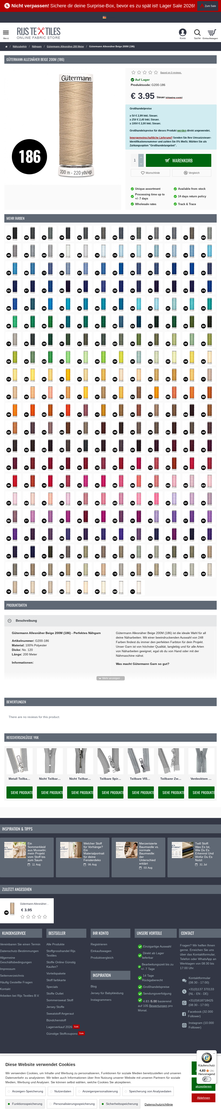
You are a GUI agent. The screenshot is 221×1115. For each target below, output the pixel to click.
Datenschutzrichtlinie (159, 1104)
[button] (150, 173)
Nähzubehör (20, 46)
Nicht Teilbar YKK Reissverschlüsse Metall (80, 778)
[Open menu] (6, 32)
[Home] (6, 47)
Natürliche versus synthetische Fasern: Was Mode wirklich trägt (148, 852)
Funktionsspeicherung (27, 1104)
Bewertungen (158, 1005)
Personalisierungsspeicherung (74, 1104)
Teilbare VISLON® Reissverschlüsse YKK (141, 778)
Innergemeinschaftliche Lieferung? (151, 137)
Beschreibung (26, 620)
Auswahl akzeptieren (204, 1084)
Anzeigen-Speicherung (27, 1091)
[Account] (183, 32)
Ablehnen (203, 1097)
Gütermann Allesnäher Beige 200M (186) (34, 904)
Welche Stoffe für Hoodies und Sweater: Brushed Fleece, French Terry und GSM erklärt (37, 855)
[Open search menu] (197, 32)
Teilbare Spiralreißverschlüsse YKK (111, 778)
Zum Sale (210, 6)
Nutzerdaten (62, 1091)
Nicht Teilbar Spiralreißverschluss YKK (50, 778)
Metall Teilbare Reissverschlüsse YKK (19, 778)
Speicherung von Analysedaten (150, 1091)
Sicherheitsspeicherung (122, 1104)
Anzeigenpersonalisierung (100, 1091)
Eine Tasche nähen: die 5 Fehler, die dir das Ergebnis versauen (204, 850)
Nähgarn (37, 46)
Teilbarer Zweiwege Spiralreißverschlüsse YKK (171, 778)
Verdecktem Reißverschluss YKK (201, 778)
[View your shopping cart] (212, 32)
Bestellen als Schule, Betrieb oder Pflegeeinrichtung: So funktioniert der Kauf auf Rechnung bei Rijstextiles (93, 855)
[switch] (206, 1079)
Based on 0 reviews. (171, 72)
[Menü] (214, 1052)
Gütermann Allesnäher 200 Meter (65, 46)
